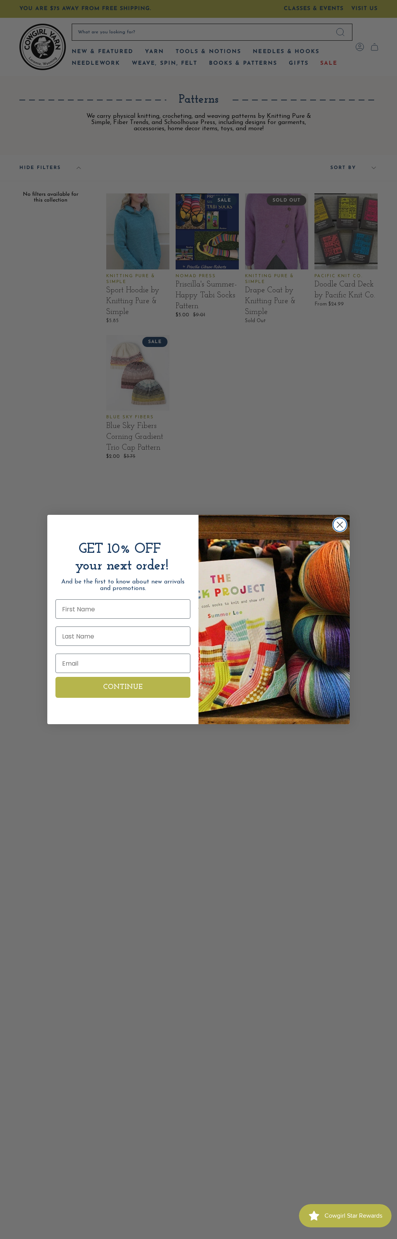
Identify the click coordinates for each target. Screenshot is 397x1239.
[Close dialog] (340, 524)
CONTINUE (123, 687)
